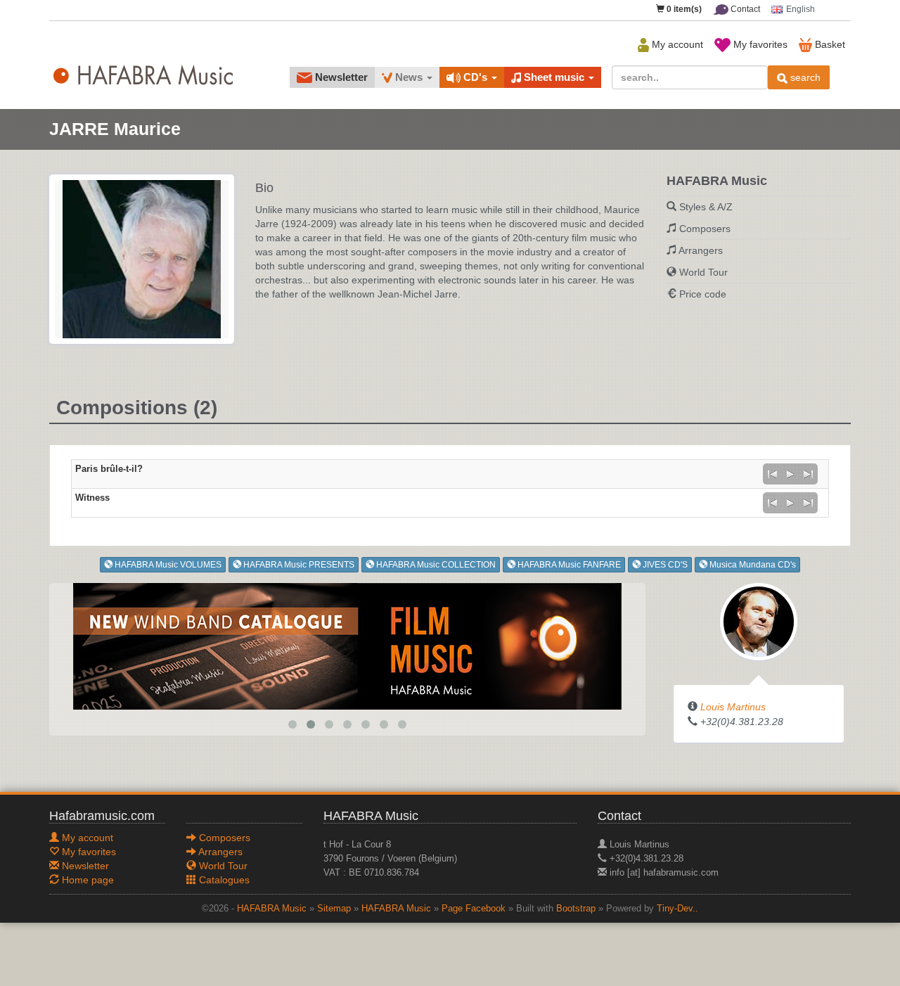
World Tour (703, 272)
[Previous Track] (772, 474)
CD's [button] (475, 77)
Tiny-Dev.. (677, 909)
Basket (828, 44)
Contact (744, 9)
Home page (86, 879)
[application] (790, 474)
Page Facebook (474, 909)
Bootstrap (576, 909)
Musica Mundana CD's (751, 565)
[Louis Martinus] (758, 621)
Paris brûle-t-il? (109, 469)
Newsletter (340, 77)
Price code (702, 294)
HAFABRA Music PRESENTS (297, 565)
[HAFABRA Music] (347, 645)
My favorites (759, 44)
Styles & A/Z (706, 206)
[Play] (790, 474)
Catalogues (223, 879)
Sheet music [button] (554, 77)
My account (676, 44)
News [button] (408, 77)
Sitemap (334, 909)
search (804, 77)
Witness (92, 498)
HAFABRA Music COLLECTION (435, 565)
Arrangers (701, 250)
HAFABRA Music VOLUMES (166, 565)
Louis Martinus (733, 706)
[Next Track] (808, 474)
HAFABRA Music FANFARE (568, 565)
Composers (705, 228)
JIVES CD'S (664, 565)
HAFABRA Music (272, 909)
